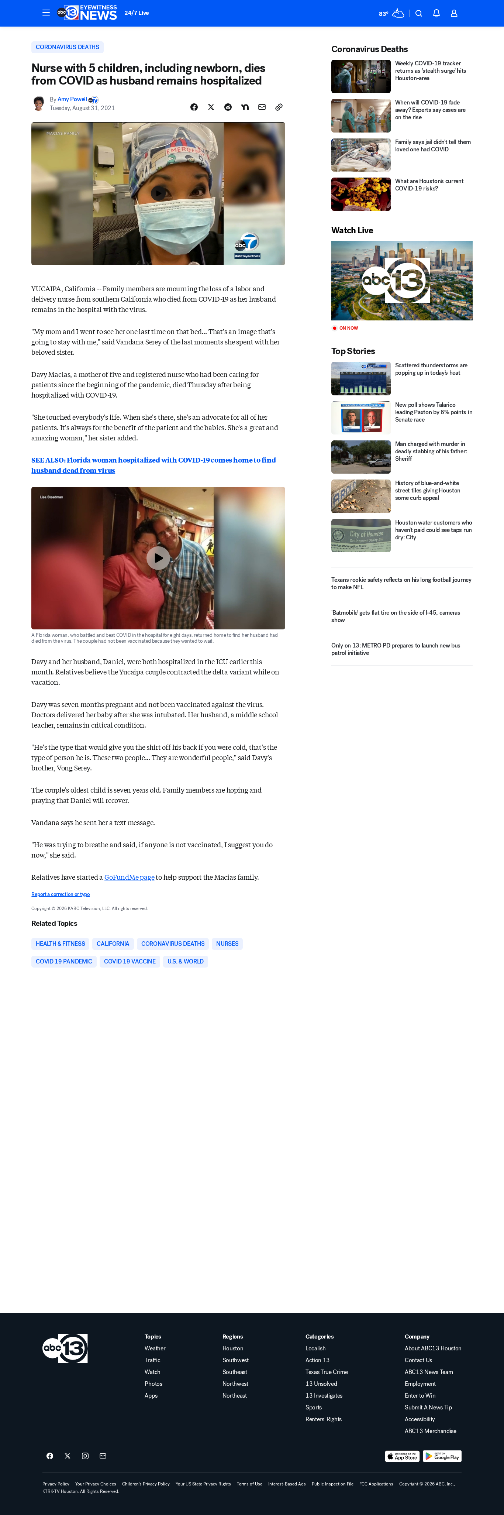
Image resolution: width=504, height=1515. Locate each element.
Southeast (234, 1372)
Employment (420, 1384)
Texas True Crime (326, 1372)
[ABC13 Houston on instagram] (85, 1456)
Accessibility (420, 1419)
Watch (152, 1372)
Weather (155, 1348)
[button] (46, 12)
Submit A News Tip (428, 1408)
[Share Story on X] (211, 107)
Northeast (234, 1396)
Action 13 (317, 1360)
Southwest (235, 1360)
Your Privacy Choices (95, 1484)
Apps (151, 1396)
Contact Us (418, 1360)
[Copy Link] (279, 107)
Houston (233, 1348)
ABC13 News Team (429, 1372)
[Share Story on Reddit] (228, 107)
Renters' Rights (323, 1419)
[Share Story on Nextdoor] (245, 107)
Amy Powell (72, 99)
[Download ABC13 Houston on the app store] (402, 1456)
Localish (315, 1348)
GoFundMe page (129, 877)
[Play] (401, 280)
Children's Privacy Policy (146, 1484)
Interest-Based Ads (287, 1484)
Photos (153, 1384)
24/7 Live (136, 13)
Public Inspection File (332, 1484)
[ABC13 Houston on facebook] (49, 1456)
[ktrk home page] (65, 1348)
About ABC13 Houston (433, 1348)
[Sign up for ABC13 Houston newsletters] (103, 1456)
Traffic (152, 1360)
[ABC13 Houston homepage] (87, 13)
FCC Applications (376, 1484)
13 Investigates (323, 1396)
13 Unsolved (321, 1384)
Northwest (235, 1384)
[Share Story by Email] (262, 107)
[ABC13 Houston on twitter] (67, 1456)
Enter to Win (420, 1396)
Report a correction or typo (60, 894)
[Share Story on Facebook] (194, 107)
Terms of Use (249, 1484)
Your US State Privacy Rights (203, 1484)
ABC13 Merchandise (430, 1431)
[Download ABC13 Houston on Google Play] (442, 1456)
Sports (313, 1408)
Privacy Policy (55, 1484)
